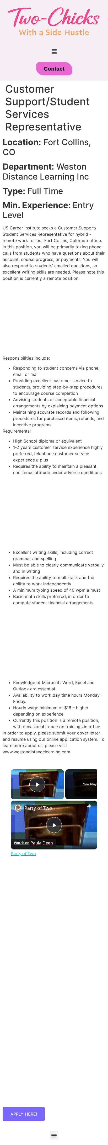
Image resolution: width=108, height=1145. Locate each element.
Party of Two (38, 808)
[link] (18, 808)
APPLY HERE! (23, 1114)
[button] (54, 52)
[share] (89, 806)
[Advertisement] (54, 920)
